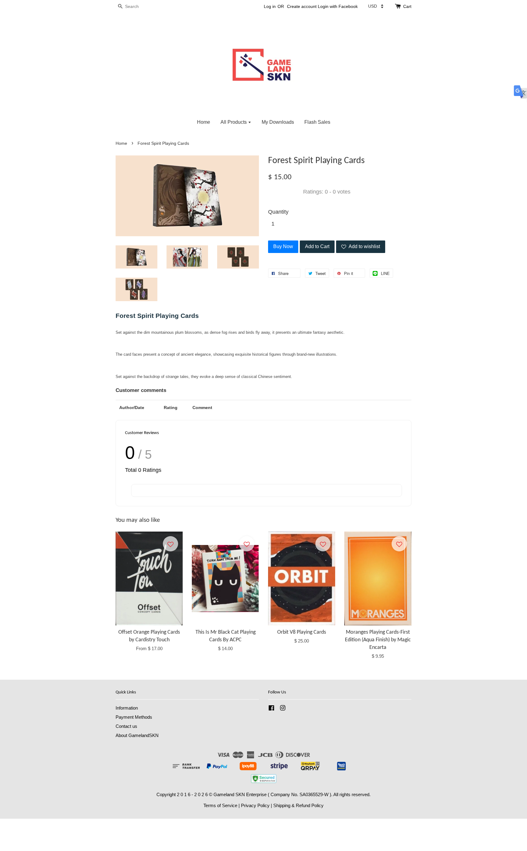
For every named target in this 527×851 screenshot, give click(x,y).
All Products (234, 122)
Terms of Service (220, 805)
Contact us (126, 726)
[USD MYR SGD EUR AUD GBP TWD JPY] (375, 6)
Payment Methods (134, 717)
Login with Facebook (338, 6)
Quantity (278, 212)
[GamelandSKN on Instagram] (282, 708)
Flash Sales (317, 122)
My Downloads (278, 122)
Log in (270, 6)
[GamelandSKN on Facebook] (271, 708)
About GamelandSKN (137, 735)
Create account (302, 6)
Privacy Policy (255, 805)
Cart (407, 6)
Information (127, 707)
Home (203, 122)
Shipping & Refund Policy (298, 805)
